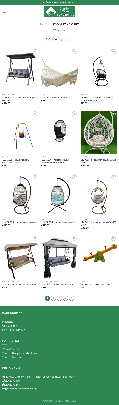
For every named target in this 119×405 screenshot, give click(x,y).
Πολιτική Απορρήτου (13, 329)
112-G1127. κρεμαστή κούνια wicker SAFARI (98, 223)
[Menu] (4, 11)
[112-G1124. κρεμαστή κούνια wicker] (59, 194)
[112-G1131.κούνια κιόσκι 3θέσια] (59, 257)
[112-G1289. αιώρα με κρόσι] (59, 70)
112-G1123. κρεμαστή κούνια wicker (20, 222)
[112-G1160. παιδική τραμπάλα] (99, 257)
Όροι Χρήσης (9, 325)
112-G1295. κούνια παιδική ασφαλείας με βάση (15, 161)
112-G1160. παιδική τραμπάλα (95, 284)
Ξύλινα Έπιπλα (10, 349)
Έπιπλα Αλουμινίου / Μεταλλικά (19, 353)
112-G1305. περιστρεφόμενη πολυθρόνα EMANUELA (55, 161)
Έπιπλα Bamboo (11, 357)
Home (44, 24)
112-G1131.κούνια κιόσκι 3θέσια (57, 284)
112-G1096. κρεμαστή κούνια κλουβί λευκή (98, 161)
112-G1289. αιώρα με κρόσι (54, 97)
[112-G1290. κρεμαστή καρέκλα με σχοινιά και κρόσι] (99, 70)
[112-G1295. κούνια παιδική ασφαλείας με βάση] (20, 132)
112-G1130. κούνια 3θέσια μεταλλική (20, 284)
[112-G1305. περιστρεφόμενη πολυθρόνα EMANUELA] (59, 132)
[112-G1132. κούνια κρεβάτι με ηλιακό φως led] (20, 70)
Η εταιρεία (7, 321)
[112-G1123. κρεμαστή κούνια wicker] (20, 194)
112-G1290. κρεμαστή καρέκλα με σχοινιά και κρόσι (97, 99)
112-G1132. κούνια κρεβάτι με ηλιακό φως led (20, 99)
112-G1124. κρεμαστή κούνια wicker (59, 222)
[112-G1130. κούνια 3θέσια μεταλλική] (20, 257)
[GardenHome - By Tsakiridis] (59, 11)
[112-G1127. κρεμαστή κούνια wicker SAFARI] (99, 194)
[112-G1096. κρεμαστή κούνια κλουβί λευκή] (99, 132)
